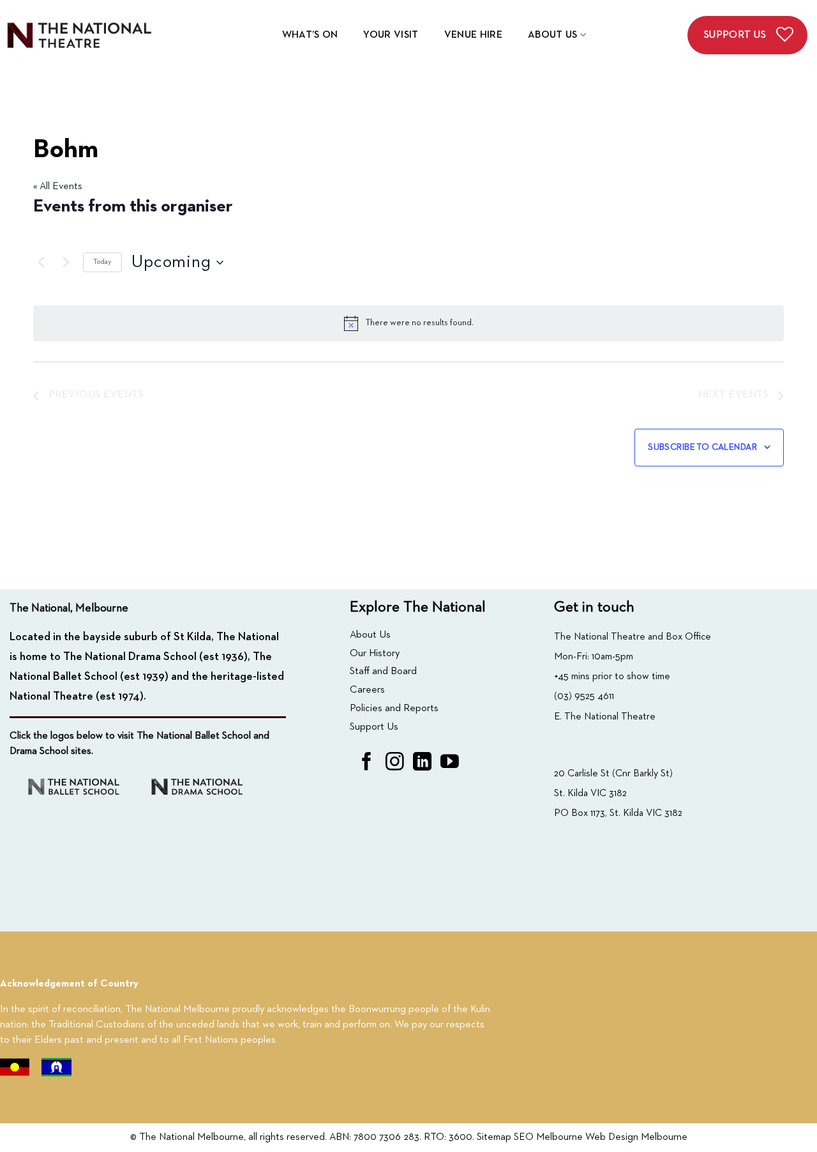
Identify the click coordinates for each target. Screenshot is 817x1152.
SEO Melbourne (548, 1137)
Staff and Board (383, 671)
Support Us (374, 727)
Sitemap (494, 1137)
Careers (367, 690)
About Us (553, 35)
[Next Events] (65, 262)
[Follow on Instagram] (395, 763)
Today (102, 262)
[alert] (408, 323)
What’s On (310, 35)
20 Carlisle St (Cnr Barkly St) (613, 773)
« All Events (57, 186)
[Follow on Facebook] (366, 763)
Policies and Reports (394, 708)
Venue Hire (473, 35)
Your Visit (390, 35)
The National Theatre (610, 716)
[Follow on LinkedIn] (422, 763)
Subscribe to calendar (702, 447)
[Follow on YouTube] (449, 763)
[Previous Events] (41, 262)
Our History (375, 654)
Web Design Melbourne (636, 1137)
